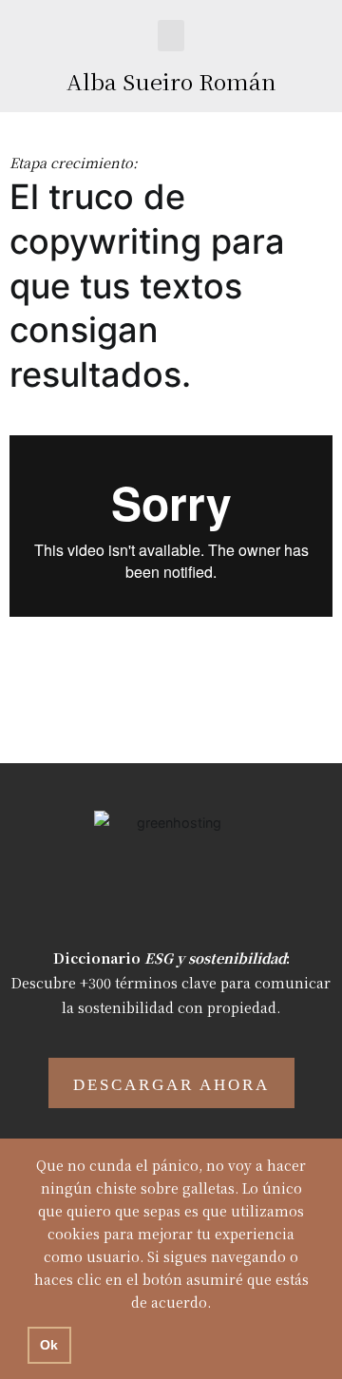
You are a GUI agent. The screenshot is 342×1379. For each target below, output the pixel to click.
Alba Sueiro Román (171, 81)
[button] (171, 35)
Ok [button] (49, 1344)
